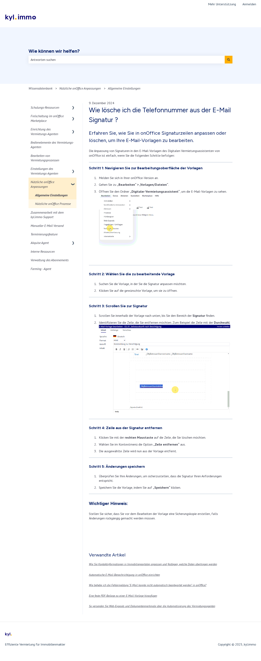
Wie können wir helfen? (54, 51)
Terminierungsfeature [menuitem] (44, 234)
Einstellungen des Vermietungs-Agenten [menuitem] (44, 171)
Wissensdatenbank (40, 88)
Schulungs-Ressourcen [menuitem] (45, 107)
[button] (73, 108)
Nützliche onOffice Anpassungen (80, 88)
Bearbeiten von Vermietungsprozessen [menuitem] (45, 158)
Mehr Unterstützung (222, 4)
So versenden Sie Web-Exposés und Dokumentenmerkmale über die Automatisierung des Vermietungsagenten (152, 606)
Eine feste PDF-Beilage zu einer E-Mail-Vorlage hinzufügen (123, 596)
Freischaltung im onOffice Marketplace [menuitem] (47, 118)
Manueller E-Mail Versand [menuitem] (47, 226)
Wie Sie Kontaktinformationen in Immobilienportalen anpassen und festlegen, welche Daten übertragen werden (153, 564)
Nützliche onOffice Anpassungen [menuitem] (42, 184)
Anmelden (249, 4)
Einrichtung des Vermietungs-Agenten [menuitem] (44, 131)
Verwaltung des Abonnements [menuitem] (50, 260)
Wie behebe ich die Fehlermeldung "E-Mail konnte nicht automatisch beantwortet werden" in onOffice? (147, 585)
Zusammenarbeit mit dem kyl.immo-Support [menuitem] (47, 214)
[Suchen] (228, 59)
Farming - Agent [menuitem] (41, 269)
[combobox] (127, 59)
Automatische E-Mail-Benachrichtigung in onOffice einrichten (124, 575)
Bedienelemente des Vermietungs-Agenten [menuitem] (52, 144)
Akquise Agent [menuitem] (40, 243)
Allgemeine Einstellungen (124, 88)
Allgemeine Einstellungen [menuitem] (51, 195)
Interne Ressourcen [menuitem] (43, 251)
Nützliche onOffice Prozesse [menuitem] (53, 204)
